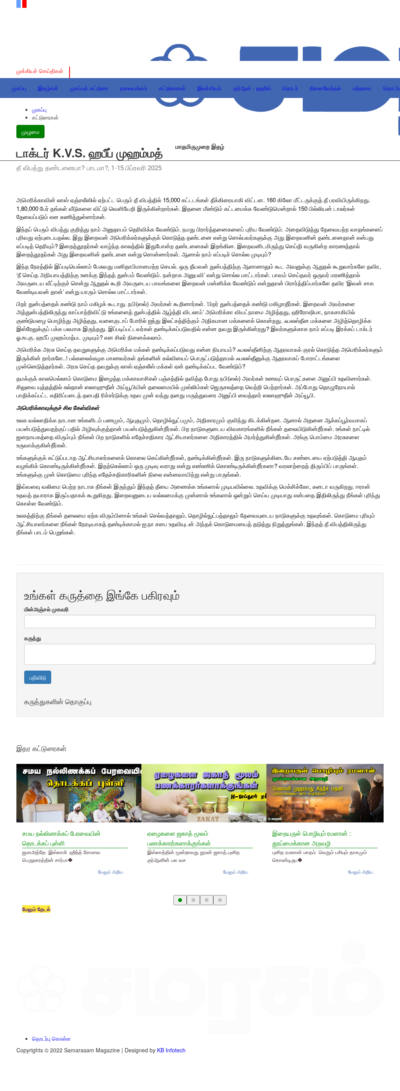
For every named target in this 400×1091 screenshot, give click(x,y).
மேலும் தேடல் (36, 909)
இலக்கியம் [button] (209, 88)
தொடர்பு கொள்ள (51, 1038)
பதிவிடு (37, 677)
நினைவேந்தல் (325, 88)
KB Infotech (171, 1050)
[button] (180, 900)
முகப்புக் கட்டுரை (89, 88)
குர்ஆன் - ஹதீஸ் (252, 88)
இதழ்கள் (48, 88)
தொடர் (290, 88)
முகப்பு (19, 88)
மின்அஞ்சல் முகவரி (46, 609)
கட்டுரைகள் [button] (172, 88)
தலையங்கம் (133, 88)
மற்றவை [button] (362, 88)
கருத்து (32, 638)
